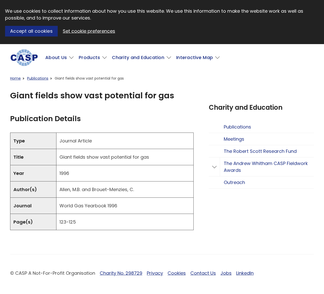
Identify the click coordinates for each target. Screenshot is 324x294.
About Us (56, 57)
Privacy (155, 273)
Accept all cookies (31, 31)
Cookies (177, 273)
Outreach (234, 182)
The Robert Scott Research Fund (260, 151)
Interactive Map (194, 57)
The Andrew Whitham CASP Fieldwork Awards (266, 166)
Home (15, 78)
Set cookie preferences (89, 31)
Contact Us (203, 273)
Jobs (226, 273)
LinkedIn (245, 273)
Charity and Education (138, 57)
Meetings (234, 139)
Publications (37, 78)
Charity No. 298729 (121, 273)
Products (89, 57)
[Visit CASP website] (24, 58)
